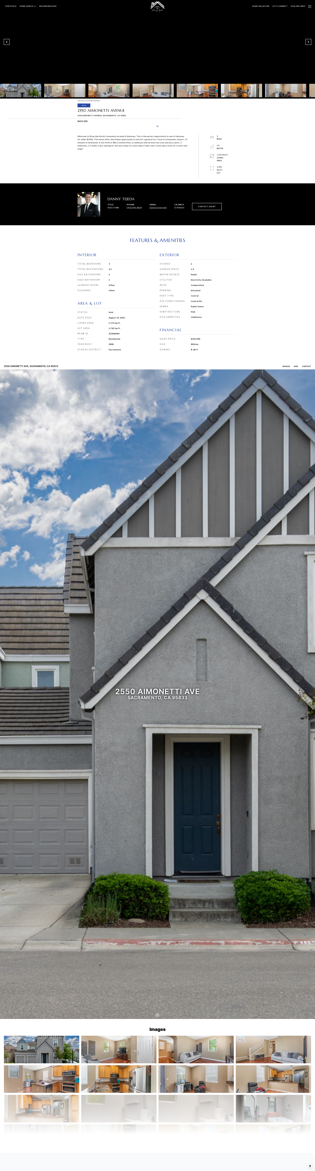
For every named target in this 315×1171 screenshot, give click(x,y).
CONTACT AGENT (207, 206)
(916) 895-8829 (134, 207)
